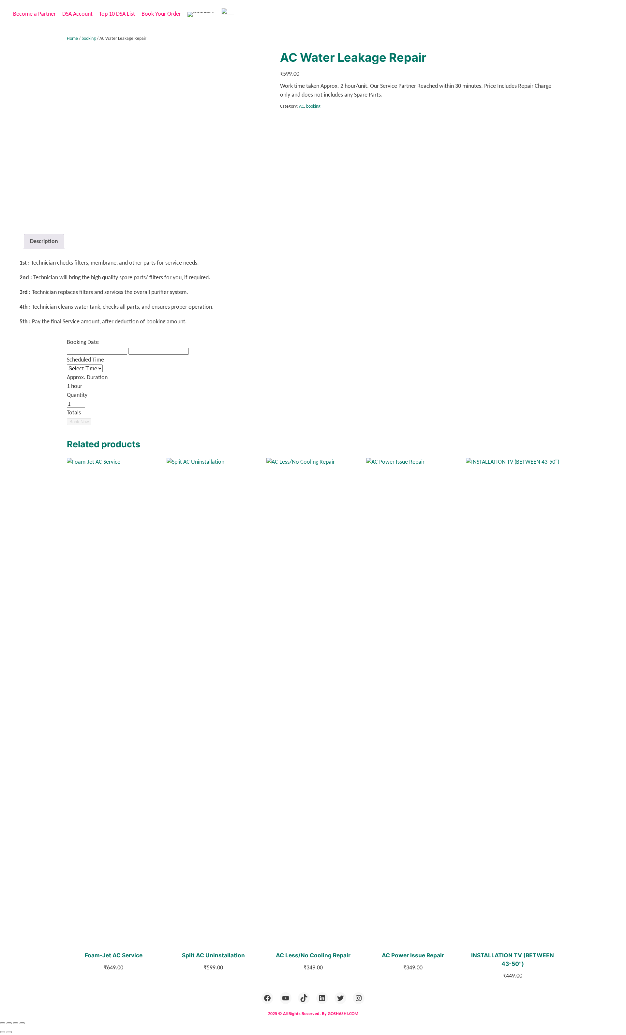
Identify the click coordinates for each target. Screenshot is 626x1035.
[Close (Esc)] (22, 1023)
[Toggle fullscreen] (9, 1023)
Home (72, 38)
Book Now (79, 421)
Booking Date (83, 342)
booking (89, 38)
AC (301, 106)
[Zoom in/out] (2, 1023)
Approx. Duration (87, 378)
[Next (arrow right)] (9, 1032)
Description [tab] (44, 242)
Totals (74, 413)
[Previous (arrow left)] (2, 1032)
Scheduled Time (85, 360)
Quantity (77, 395)
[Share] (15, 1023)
